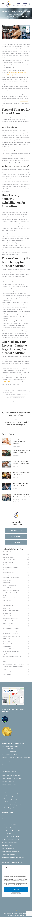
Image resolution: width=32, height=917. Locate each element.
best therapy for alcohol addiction (17, 397)
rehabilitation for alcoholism (22, 399)
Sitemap (22, 915)
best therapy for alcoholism (9, 399)
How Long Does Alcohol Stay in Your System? (21, 473)
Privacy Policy (16, 915)
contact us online (17, 382)
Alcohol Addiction (7, 27)
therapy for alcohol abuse (16, 401)
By (12, 394)
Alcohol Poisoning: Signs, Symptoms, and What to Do (21, 462)
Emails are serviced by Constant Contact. (15, 884)
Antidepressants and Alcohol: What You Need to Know (21, 451)
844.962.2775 (24, 101)
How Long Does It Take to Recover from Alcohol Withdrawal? (20, 441)
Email (5, 867)
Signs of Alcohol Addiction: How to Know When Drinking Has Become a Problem (21, 497)
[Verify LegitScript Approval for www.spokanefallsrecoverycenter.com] (5, 722)
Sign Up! (16, 889)
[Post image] (7, 442)
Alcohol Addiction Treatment (10, 29)
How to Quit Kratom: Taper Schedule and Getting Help (21, 484)
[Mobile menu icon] (3, 4)
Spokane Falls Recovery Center (14, 913)
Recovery (5, 31)
